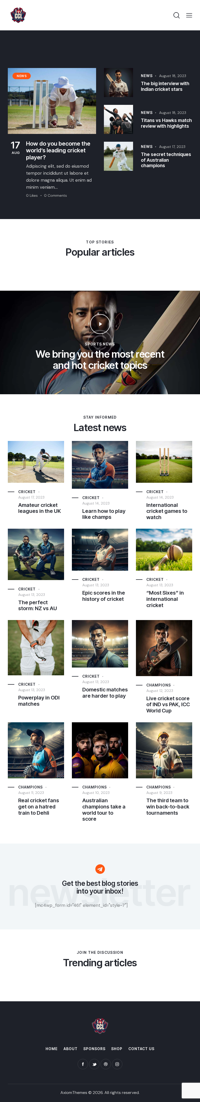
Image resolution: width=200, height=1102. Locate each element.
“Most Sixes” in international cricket (165, 599)
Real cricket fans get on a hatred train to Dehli (38, 807)
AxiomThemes (73, 1092)
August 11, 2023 (31, 792)
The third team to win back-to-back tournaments (167, 807)
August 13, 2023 (31, 594)
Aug (15, 147)
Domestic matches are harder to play (105, 693)
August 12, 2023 (159, 690)
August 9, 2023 (159, 792)
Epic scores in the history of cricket (103, 596)
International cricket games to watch (166, 511)
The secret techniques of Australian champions (166, 160)
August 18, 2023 (172, 75)
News (147, 75)
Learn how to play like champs (104, 514)
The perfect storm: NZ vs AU (37, 606)
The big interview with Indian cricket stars (165, 86)
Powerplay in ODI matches (39, 701)
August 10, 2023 (96, 792)
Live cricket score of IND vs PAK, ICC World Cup (168, 705)
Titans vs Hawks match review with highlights (166, 123)
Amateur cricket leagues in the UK (39, 508)
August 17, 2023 (172, 146)
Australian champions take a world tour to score (104, 810)
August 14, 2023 (96, 503)
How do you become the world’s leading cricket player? (58, 150)
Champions (158, 685)
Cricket (27, 491)
